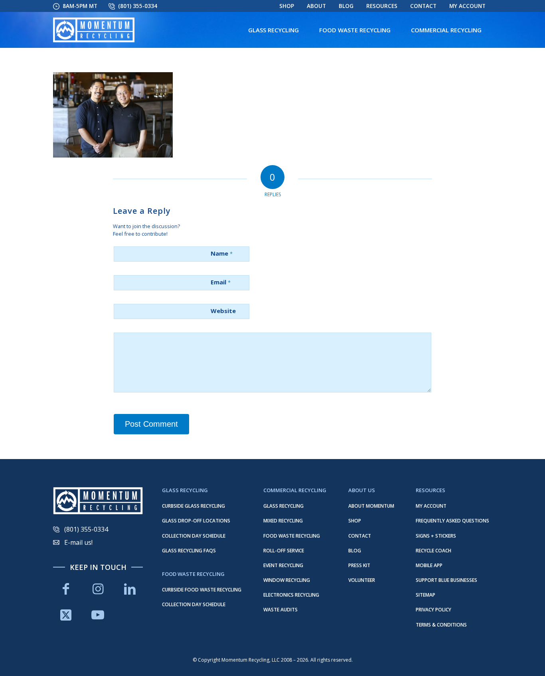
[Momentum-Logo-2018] (93, 30)
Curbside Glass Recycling (193, 506)
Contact (423, 6)
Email (221, 282)
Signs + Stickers (436, 535)
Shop (286, 6)
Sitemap (425, 594)
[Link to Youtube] (98, 615)
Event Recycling (283, 565)
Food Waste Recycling (291, 535)
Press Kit (359, 565)
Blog (346, 6)
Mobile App (429, 565)
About (316, 6)
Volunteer (361, 580)
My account (467, 6)
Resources (381, 6)
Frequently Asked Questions (452, 520)
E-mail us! (78, 542)
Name (222, 253)
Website (223, 311)
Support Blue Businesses (446, 580)
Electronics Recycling (291, 594)
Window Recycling (286, 580)
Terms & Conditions (441, 624)
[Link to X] (66, 615)
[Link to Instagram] (98, 589)
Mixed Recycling (283, 520)
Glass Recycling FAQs (189, 550)
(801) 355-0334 (137, 6)
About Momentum (371, 506)
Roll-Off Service (283, 550)
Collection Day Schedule (193, 535)
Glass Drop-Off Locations (196, 520)
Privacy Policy (433, 609)
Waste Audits (280, 609)
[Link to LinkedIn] (130, 589)
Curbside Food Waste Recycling (201, 589)
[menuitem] (286, 6)
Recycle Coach (433, 550)
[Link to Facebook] (66, 589)
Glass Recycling (283, 506)
